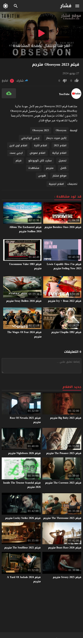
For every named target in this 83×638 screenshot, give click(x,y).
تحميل (62, 160)
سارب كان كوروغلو (40, 160)
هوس (42, 175)
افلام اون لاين (18, 145)
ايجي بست (16, 153)
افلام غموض (37, 153)
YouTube (64, 94)
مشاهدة (33, 168)
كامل (63, 168)
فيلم (18, 160)
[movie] (76, 98)
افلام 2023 (60, 145)
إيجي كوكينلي (30, 138)
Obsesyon (61, 130)
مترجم (49, 168)
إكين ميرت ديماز (56, 138)
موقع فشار (59, 175)
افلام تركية (59, 153)
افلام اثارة (40, 145)
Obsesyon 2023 (40, 130)
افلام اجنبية (56, 184)
